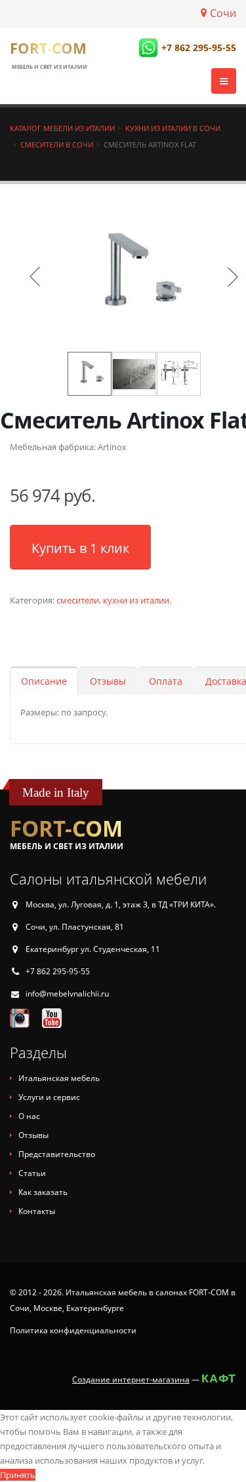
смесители (77, 600)
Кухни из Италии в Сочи (172, 128)
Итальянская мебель (59, 1078)
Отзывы (108, 681)
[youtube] (52, 1017)
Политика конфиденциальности (73, 1330)
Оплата (165, 681)
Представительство (56, 1154)
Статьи (32, 1173)
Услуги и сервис (49, 1097)
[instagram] (20, 1017)
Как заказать (43, 1192)
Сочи (223, 13)
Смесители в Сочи (56, 144)
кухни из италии (136, 600)
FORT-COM (48, 48)
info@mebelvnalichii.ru (67, 993)
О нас (29, 1116)
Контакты (36, 1211)
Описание (44, 681)
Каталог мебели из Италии (62, 128)
